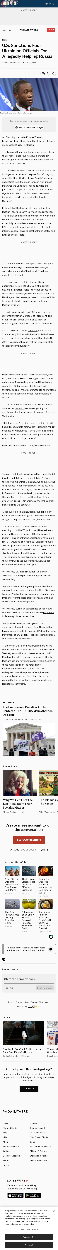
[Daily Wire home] (29, 29)
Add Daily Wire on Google (31, 127)
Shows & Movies (10, 1128)
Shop (5, 1132)
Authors (6, 1151)
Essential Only (29, 1237)
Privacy (6, 1165)
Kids (5, 1137)
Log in (44, 849)
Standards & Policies (39, 1156)
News (5, 1123)
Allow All (29, 1245)
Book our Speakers (11, 1156)
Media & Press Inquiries (40, 1146)
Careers (33, 1123)
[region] (29, 1228)
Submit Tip (29, 1089)
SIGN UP (51, 30)
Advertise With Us (11, 1146)
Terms (6, 1160)
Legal (32, 1142)
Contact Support (37, 1128)
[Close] (54, 1211)
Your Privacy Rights (39, 1137)
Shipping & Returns (38, 1151)
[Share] (53, 73)
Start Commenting (29, 839)
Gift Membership (37, 1132)
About (5, 1142)
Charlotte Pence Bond (12, 62)
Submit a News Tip (38, 1160)
